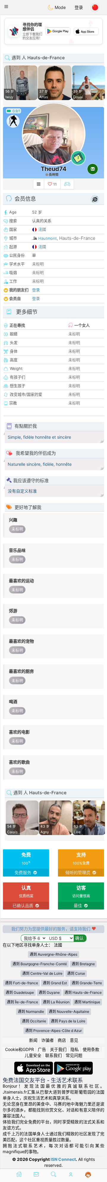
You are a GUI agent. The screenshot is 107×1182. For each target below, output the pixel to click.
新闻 (33, 1040)
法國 (42, 229)
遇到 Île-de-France (22, 1002)
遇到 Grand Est (55, 983)
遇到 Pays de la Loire (68, 1021)
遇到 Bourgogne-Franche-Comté (39, 964)
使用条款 (91, 1049)
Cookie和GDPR (19, 1049)
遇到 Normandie (31, 1011)
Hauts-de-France (77, 238)
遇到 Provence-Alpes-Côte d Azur (53, 1030)
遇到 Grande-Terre (87, 983)
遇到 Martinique (87, 1002)
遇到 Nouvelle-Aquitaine (69, 1011)
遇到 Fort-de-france (21, 983)
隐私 (74, 1049)
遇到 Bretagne (83, 964)
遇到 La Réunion (56, 1002)
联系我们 (53, 1055)
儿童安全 (33, 1055)
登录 (79, 7)
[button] (6, 6)
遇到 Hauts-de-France (83, 992)
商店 (62, 1040)
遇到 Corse (76, 973)
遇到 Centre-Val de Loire (42, 973)
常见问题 (74, 1055)
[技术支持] (88, 1175)
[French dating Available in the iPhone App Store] (34, 1064)
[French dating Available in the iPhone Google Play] (73, 1064)
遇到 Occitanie (34, 1021)
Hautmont (47, 238)
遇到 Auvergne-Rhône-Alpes (53, 954)
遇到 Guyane (49, 992)
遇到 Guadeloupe (20, 992)
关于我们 (58, 1049)
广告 (42, 1049)
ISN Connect (63, 1159)
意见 (74, 1040)
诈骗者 (47, 1040)
